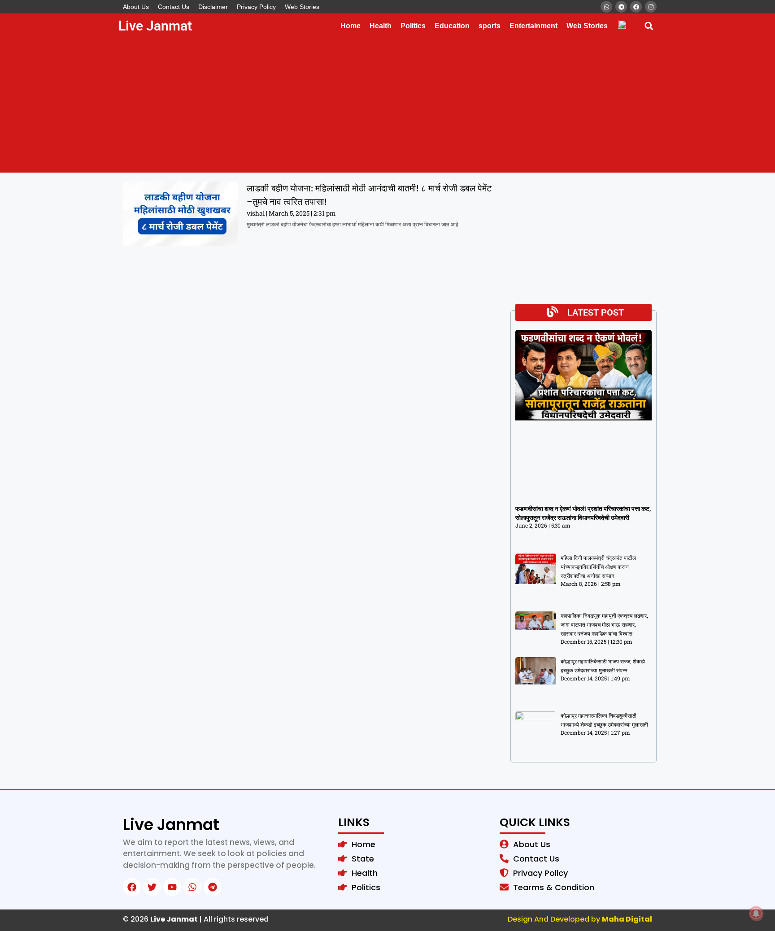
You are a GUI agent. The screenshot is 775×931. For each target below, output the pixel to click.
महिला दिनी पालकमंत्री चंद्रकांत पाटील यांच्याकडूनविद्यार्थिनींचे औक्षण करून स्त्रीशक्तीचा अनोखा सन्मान (598, 567)
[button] (649, 26)
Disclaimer (213, 6)
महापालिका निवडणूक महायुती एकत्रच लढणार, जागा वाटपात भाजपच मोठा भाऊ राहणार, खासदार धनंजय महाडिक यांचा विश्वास (604, 625)
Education (452, 26)
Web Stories (302, 6)
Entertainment (533, 26)
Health (381, 26)
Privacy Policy (256, 6)
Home (350, 26)
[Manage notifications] (756, 913)
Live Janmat (155, 26)
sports (490, 26)
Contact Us (173, 6)
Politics (413, 26)
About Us (136, 6)
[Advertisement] (387, 105)
